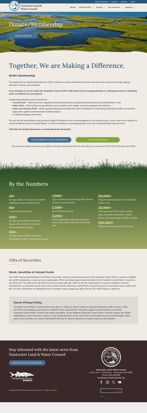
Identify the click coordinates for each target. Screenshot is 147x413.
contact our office (77, 288)
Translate (108, 397)
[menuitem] (102, 2)
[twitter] (113, 382)
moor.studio (53, 390)
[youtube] (120, 382)
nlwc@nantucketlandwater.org (111, 378)
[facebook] (101, 382)
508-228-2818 (114, 375)
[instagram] (107, 382)
